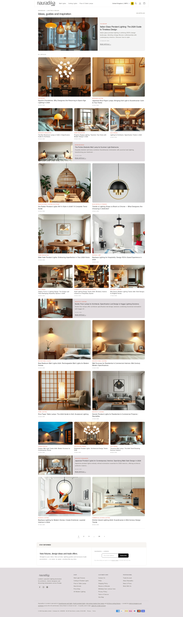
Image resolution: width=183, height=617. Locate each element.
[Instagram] (43, 587)
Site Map (101, 597)
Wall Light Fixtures (79, 578)
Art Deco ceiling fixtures (114, 603)
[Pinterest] (47, 587)
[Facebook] (39, 587)
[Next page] (104, 536)
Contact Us (101, 578)
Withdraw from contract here (106, 589)
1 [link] (78, 536)
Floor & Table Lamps (80, 583)
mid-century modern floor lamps (95, 603)
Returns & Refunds (104, 586)
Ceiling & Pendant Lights (81, 580)
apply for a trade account (98, 605)
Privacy (89, 611)
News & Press (127, 583)
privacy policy (114, 560)
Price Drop (77, 589)
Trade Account (127, 578)
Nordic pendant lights (79, 603)
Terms (94, 611)
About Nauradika (128, 580)
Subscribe (123, 555)
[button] (136, 3)
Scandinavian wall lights (65, 603)
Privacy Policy (102, 591)
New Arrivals (77, 586)
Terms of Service (103, 594)
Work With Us (127, 586)
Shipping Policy (103, 583)
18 (99, 536)
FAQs (100, 580)
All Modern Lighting (79, 591)
